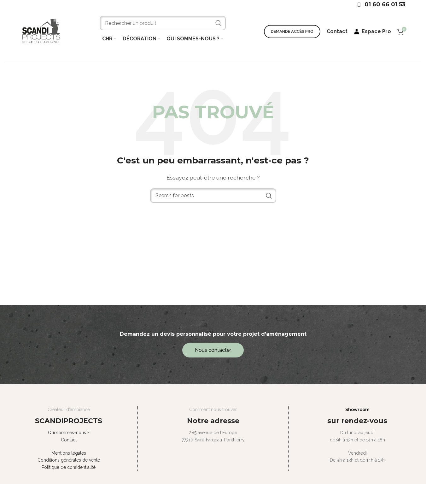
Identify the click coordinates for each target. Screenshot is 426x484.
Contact (69, 439)
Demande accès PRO (292, 31)
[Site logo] (40, 31)
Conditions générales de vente (69, 460)
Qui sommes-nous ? (69, 432)
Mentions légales (68, 453)
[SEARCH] (218, 23)
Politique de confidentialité (69, 467)
